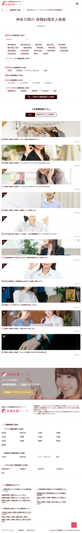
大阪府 (40, 432)
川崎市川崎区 (25, 50)
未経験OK (24, 90)
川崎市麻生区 (25, 53)
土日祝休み (45, 90)
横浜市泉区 (63, 47)
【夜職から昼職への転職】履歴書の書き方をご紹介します (16, 513)
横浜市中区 (50, 44)
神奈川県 (23, 432)
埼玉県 (4, 441)
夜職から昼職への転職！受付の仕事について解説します (51, 502)
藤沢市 (36, 53)
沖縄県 (22, 437)
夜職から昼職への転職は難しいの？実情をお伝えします (16, 501)
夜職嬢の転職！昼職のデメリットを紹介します (15, 497)
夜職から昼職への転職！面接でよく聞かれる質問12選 (16, 520)
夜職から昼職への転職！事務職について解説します (51, 498)
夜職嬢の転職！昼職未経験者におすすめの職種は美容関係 (51, 494)
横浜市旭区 (40, 47)
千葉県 (58, 437)
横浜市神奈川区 (25, 44)
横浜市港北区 (27, 47)
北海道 (40, 437)
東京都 (4, 432)
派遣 (45, 70)
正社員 (10, 70)
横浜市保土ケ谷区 (13, 47)
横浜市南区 (62, 44)
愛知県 (58, 441)
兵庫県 (58, 432)
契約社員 (19, 70)
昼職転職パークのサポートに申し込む (17, 392)
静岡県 (4, 445)
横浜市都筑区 (12, 50)
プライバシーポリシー (8, 530)
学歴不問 (34, 90)
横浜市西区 (38, 44)
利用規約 (21, 530)
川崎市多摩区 (64, 50)
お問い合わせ (31, 530)
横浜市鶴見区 (12, 44)
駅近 (55, 90)
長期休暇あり (12, 90)
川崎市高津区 (51, 50)
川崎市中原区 (38, 50)
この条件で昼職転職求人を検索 (42, 97)
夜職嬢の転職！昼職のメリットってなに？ (14, 495)
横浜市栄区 (51, 47)
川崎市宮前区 (12, 53)
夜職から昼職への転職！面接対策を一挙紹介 (15, 516)
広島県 (4, 437)
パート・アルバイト (33, 70)
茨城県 (22, 441)
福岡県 (40, 441)
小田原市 (45, 53)
